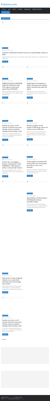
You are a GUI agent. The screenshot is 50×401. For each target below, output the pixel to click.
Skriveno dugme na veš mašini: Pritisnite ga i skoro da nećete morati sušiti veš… (37, 127)
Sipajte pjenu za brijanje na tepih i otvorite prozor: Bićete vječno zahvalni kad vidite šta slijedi (37, 86)
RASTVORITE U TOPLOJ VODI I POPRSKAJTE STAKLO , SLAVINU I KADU (37, 200)
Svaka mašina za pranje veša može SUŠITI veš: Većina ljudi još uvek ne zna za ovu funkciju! (37, 164)
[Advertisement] (25, 355)
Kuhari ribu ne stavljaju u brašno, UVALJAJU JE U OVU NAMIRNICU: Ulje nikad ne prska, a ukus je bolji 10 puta (12, 165)
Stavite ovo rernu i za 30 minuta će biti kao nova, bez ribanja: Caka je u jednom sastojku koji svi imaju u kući (12, 128)
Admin (12, 50)
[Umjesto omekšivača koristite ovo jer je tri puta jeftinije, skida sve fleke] (25, 34)
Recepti (14, 9)
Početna (4, 9)
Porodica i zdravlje (36, 9)
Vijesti (9, 9)
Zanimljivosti (27, 9)
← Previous (3, 339)
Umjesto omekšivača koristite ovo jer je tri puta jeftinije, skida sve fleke (25, 54)
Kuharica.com (9, 4)
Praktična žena (5, 12)
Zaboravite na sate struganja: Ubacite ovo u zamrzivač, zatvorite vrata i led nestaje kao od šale (12, 281)
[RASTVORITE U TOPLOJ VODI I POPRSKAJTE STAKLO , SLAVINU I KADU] (37, 187)
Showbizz (20, 9)
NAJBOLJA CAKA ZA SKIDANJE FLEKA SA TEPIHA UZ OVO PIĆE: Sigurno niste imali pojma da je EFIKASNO (12, 86)
